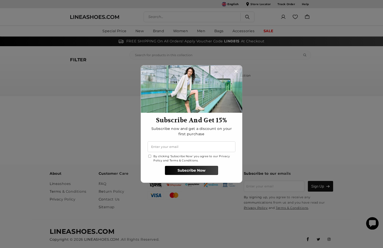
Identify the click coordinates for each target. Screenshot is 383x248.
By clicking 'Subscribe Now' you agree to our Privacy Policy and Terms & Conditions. (191, 158)
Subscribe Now (191, 170)
